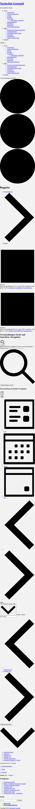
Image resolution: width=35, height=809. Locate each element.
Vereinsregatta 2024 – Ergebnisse (13, 793)
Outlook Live (7, 757)
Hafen (5, 28)
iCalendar (6, 754)
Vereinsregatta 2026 (9, 782)
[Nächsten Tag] (19, 599)
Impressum (10, 25)
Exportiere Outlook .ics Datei (12, 760)
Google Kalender (8, 752)
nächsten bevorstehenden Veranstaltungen (20, 288)
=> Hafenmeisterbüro (6, 766)
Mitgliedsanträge (12, 22)
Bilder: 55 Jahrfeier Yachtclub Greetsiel (15, 784)
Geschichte (10, 19)
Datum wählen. (21, 614)
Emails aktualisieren (12, 14)
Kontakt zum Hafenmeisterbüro (16, 30)
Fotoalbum (10, 23)
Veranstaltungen (8, 191)
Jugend (9, 15)
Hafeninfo (10, 35)
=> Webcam (3, 772)
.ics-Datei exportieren (10, 758)
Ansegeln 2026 (8, 787)
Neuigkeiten (10, 12)
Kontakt (9, 17)
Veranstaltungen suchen (7, 385)
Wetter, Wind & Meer (13, 38)
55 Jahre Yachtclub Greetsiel (12, 785)
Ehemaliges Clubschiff (17, 20)
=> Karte (2, 769)
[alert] (17, 267)
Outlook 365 (7, 755)
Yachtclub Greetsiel (12, 3)
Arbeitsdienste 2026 (9, 788)
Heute (1, 602)
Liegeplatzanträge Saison (14, 33)
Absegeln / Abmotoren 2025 (12, 790)
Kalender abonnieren (6, 724)
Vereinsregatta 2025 (9, 791)
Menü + (3, 42)
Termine (6, 39)
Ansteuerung (10, 36)
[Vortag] (19, 549)
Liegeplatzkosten (12, 31)
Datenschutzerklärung (13, 27)
